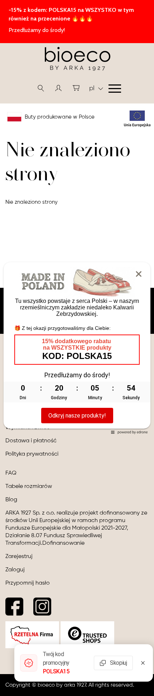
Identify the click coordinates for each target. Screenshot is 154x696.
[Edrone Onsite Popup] (77, 348)
